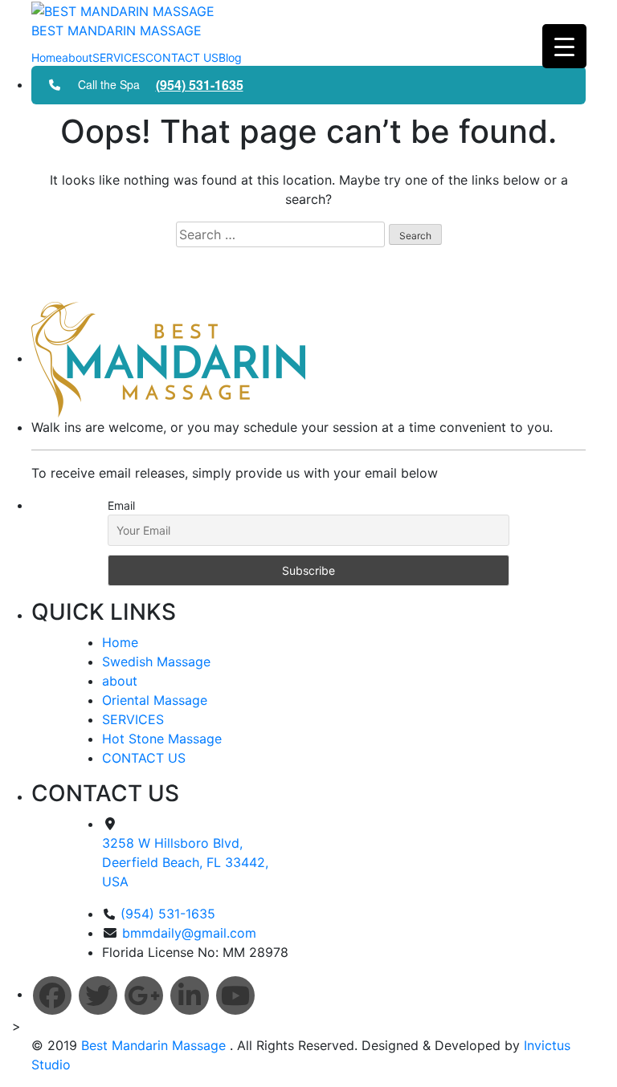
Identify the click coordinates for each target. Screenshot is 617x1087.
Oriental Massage (154, 700)
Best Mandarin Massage (155, 1045)
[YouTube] (235, 995)
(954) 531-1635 (199, 84)
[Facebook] (52, 995)
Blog (230, 57)
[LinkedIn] (189, 995)
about (77, 57)
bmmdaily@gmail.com (189, 933)
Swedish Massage (156, 661)
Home (46, 57)
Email (121, 505)
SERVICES (118, 57)
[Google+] (144, 995)
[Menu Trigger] (564, 46)
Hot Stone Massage (162, 739)
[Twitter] (98, 995)
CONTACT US (182, 57)
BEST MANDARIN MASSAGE (116, 30)
